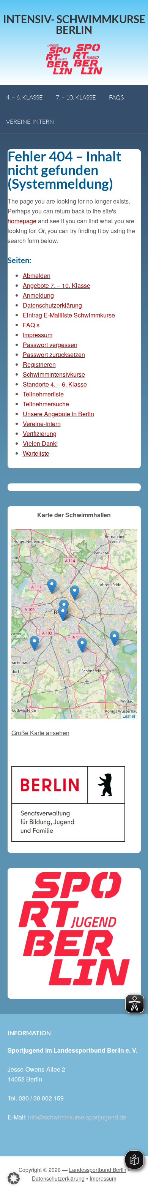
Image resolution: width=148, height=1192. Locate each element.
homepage (22, 220)
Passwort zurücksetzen (54, 354)
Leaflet (129, 716)
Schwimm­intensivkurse (54, 374)
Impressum (37, 334)
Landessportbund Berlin (97, 1169)
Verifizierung (40, 433)
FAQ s (31, 324)
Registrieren (39, 364)
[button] (13, 1178)
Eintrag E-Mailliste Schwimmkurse (69, 315)
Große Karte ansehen (40, 732)
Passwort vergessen (50, 344)
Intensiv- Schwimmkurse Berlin (74, 24)
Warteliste (36, 453)
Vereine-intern (42, 423)
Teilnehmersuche (46, 403)
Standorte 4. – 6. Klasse (55, 384)
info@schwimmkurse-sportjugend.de (77, 1117)
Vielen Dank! (40, 443)
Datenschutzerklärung (52, 305)
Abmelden (36, 275)
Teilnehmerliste (43, 394)
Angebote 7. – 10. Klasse (56, 285)
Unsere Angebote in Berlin (58, 413)
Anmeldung (38, 295)
